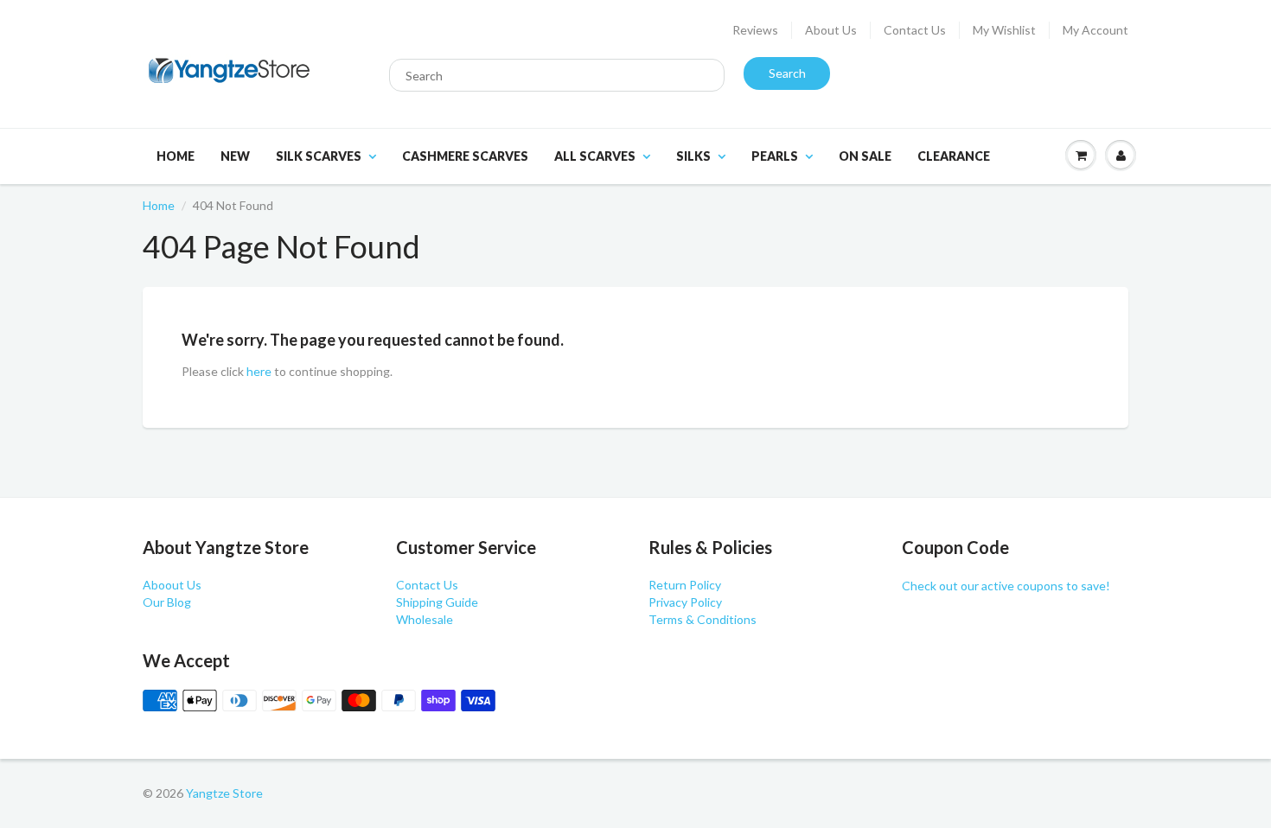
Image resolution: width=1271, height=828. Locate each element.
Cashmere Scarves (465, 156)
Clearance (953, 156)
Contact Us (915, 29)
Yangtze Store (224, 793)
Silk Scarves (318, 156)
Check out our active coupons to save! (1006, 585)
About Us (831, 29)
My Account (1095, 29)
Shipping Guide (437, 602)
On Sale (865, 156)
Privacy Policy (685, 602)
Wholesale (424, 619)
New (235, 156)
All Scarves (595, 156)
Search (787, 73)
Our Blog (167, 602)
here (258, 371)
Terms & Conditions (702, 619)
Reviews (755, 29)
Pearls (774, 156)
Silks (693, 156)
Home (175, 156)
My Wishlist (1004, 29)
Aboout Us (172, 584)
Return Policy (684, 584)
